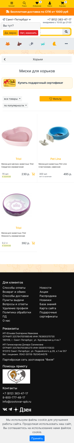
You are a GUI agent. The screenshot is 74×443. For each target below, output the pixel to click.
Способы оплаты (14, 287)
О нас (6, 320)
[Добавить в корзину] (33, 174)
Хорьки (38, 59)
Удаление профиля (15, 308)
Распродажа (48, 296)
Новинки (45, 300)
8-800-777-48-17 (14, 397)
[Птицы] (54, 44)
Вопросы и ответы (15, 304)
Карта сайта (48, 308)
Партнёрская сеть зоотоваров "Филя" (28, 359)
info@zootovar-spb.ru (17, 401)
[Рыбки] (43, 44)
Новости (45, 287)
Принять (37, 438)
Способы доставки (16, 296)
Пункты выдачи (13, 300)
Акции (44, 291)
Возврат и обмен (14, 291)
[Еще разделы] (66, 44)
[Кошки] (8, 44)
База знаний (48, 304)
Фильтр (57, 98)
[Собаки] (19, 44)
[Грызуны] (31, 44)
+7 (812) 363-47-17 (59, 19)
